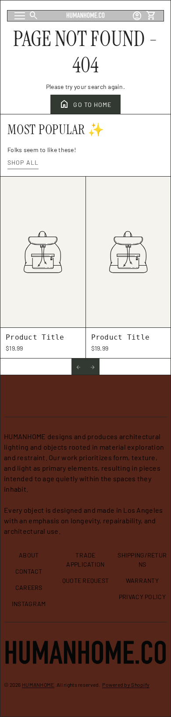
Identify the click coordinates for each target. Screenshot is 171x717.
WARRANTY (142, 580)
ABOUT (29, 555)
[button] (78, 366)
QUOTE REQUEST (85, 580)
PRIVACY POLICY (142, 596)
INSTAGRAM (29, 603)
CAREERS (29, 587)
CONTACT (29, 571)
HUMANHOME (38, 685)
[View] (43, 252)
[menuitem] (29, 558)
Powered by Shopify (126, 685)
